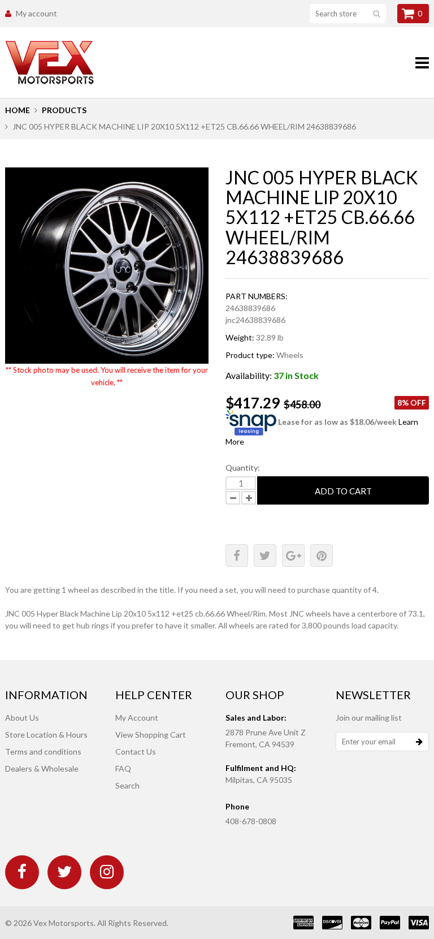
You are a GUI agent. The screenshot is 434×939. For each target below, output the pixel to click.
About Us (22, 717)
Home (17, 110)
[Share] (236, 555)
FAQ (123, 768)
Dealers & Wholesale (42, 768)
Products (64, 110)
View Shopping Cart (150, 734)
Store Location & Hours (46, 734)
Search (127, 785)
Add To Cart (343, 491)
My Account (136, 717)
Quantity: (242, 467)
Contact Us (135, 751)
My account (36, 13)
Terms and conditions (43, 751)
